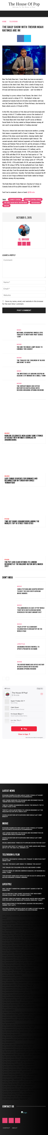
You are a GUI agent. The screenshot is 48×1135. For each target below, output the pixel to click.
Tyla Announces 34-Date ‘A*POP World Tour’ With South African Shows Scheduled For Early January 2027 (30, 610)
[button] (44, 14)
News (19, 330)
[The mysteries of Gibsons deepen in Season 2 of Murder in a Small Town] (8, 373)
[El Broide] (24, 230)
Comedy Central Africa (33, 199)
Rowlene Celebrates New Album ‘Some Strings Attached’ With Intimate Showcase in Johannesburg (24, 437)
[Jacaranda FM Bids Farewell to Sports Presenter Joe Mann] (8, 646)
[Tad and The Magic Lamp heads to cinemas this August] (8, 347)
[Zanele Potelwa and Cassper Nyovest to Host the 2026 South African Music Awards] (8, 590)
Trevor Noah (35, 202)
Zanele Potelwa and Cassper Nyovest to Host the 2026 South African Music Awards (30, 591)
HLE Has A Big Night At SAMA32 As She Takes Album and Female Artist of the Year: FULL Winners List (23, 847)
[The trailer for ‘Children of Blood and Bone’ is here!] (8, 360)
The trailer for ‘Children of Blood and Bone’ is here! (31, 361)
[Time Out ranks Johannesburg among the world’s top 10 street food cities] (24, 502)
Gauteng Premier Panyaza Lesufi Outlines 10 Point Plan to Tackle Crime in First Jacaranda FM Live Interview (23, 909)
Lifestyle (21, 644)
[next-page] (7, 678)
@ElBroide (31, 192)
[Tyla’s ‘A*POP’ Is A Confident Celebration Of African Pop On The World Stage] (8, 627)
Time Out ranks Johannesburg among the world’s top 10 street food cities (22, 522)
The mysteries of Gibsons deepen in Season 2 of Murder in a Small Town (31, 374)
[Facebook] (20, 38)
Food (7, 519)
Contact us (8, 1106)
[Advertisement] (24, 758)
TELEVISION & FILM (11, 854)
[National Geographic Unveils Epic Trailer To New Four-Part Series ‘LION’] (8, 333)
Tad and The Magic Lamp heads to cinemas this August (30, 348)
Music (7, 433)
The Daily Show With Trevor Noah (15, 202)
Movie (19, 344)
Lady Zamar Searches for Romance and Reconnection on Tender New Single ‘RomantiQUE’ (21, 480)
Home (4, 21)
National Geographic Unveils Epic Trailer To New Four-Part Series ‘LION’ (30, 334)
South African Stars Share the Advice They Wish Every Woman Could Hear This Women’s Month (21, 894)
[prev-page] (3, 678)
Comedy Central (15, 199)
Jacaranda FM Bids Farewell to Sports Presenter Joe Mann (28, 647)
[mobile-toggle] (4, 14)
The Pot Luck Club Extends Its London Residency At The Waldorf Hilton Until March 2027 (24, 564)
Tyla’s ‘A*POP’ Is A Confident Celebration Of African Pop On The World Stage (29, 628)
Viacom (6, 205)
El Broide (24, 239)
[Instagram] (24, 244)
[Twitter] (27, 38)
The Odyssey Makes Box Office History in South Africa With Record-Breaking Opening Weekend (30, 388)
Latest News (8, 790)
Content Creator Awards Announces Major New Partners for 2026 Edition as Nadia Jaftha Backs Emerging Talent (23, 899)
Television (13, 21)
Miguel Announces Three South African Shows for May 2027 (23, 843)
